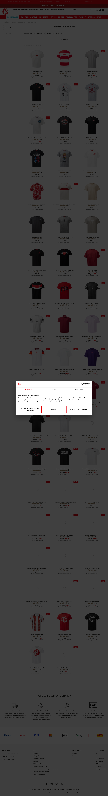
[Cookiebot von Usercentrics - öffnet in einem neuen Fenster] (82, 384)
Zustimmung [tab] (28, 389)
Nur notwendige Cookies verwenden (30, 409)
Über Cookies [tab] (79, 389)
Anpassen (53, 409)
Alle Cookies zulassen (78, 409)
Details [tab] (54, 389)
